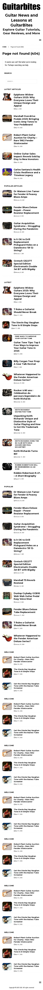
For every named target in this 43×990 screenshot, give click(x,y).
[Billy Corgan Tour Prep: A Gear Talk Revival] (7, 363)
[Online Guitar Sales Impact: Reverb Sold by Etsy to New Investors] (7, 156)
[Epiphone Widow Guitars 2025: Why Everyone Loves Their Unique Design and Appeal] (7, 97)
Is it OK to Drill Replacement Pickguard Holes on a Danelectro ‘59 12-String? (26, 245)
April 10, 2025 (18, 691)
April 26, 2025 (18, 146)
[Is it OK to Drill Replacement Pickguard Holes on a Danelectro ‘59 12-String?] (7, 241)
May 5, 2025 (18, 109)
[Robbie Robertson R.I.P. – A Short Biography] (7, 466)
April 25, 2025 (18, 162)
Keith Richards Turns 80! (26, 447)
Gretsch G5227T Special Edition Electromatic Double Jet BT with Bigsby (25, 265)
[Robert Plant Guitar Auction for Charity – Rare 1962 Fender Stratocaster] (7, 137)
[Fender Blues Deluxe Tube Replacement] (7, 611)
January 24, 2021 (19, 232)
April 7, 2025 (18, 367)
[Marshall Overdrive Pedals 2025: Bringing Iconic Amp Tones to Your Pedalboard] (7, 118)
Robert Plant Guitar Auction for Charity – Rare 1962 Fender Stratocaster (25, 139)
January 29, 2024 (19, 383)
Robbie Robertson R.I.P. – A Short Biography (27, 470)
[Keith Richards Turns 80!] (7, 442)
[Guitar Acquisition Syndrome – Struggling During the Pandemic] (7, 225)
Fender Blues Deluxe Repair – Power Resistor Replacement (26, 210)
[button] (39, 40)
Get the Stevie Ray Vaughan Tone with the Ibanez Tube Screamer (26, 686)
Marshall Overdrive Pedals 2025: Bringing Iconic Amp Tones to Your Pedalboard (26, 120)
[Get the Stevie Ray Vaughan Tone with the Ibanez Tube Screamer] (7, 686)
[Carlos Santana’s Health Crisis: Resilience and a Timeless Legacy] (7, 172)
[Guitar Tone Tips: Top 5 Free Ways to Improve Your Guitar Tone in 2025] (7, 338)
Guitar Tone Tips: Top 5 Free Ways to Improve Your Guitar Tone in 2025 (27, 343)
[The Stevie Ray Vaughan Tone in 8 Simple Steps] (6, 324)
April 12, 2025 (18, 354)
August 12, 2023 (19, 479)
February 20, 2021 (19, 200)
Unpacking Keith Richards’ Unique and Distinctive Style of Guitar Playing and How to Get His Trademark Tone (27, 420)
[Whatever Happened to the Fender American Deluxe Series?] (7, 376)
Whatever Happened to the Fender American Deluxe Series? (27, 377)
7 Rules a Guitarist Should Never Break (25, 310)
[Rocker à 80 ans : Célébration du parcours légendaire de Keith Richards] (7, 392)
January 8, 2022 (19, 216)
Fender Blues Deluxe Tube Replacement (25, 610)
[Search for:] (21, 81)
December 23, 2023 (20, 402)
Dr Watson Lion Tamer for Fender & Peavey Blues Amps (26, 194)
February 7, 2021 (19, 253)
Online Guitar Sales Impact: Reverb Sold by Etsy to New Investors (27, 156)
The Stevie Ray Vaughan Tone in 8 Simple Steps (25, 324)
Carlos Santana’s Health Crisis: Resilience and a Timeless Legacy (27, 172)
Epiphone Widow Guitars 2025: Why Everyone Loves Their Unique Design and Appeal (26, 100)
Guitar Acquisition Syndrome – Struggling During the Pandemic (27, 226)
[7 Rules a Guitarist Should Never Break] (7, 311)
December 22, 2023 (20, 433)
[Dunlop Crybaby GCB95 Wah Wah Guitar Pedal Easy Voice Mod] (7, 595)
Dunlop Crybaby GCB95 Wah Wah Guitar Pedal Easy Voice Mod (27, 596)
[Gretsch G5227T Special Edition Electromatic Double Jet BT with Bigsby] (7, 263)
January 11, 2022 (19, 615)
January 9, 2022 (19, 602)
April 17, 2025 (18, 315)
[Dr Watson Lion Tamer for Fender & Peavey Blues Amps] (7, 193)
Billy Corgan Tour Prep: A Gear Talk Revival (27, 362)
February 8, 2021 (19, 272)
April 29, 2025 (18, 127)
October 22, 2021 (19, 586)
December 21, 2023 (20, 457)
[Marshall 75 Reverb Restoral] (7, 582)
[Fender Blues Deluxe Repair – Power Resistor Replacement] (7, 209)
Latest (7, 282)
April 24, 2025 (18, 178)
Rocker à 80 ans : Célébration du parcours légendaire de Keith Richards (27, 394)
